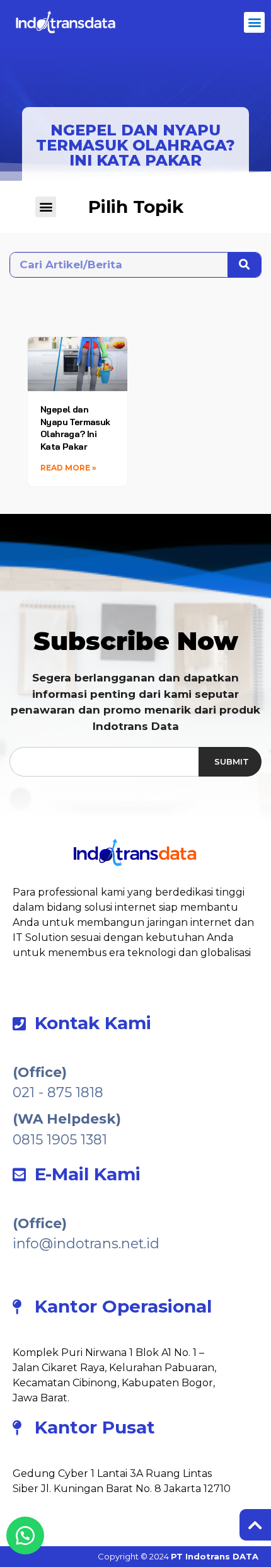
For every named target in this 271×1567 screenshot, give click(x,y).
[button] (254, 22)
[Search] (244, 265)
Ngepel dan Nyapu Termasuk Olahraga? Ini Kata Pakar (75, 428)
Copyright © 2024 (178, 1556)
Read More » (68, 467)
